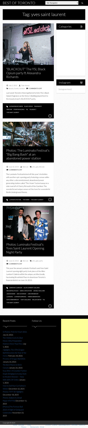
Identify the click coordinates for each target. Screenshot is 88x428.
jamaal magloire (39, 290)
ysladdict (32, 109)
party (41, 261)
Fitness (66, 41)
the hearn (26, 199)
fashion (22, 88)
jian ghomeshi (21, 293)
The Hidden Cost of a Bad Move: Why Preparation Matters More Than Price (13, 341)
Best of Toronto (19, 3)
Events (16, 88)
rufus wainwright (13, 299)
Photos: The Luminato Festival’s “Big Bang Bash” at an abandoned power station (28, 154)
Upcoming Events (68, 64)
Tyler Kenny (25, 85)
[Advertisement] (74, 330)
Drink (65, 53)
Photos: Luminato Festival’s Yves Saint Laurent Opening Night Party (25, 248)
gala (37, 167)
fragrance (38, 106)
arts (33, 167)
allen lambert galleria (32, 287)
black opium (28, 106)
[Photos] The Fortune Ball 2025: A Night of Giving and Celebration (13, 410)
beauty (11, 88)
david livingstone (26, 290)
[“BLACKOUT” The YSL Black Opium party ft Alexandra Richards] (50, 116)
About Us (64, 72)
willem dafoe (36, 299)
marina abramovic (34, 296)
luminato (10, 296)
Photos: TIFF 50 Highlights (13, 392)
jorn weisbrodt (33, 293)
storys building (19, 109)
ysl (27, 109)
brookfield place (12, 290)
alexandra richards (16, 106)
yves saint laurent (13, 112)
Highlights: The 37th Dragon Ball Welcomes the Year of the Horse (14, 353)
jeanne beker (11, 293)
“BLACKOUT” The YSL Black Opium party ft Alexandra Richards (25, 73)
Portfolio (64, 68)
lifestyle (41, 167)
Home (63, 33)
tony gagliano (26, 299)
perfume (9, 109)
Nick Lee (25, 167)
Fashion (64, 57)
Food (63, 45)
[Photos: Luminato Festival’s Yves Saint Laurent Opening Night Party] (50, 306)
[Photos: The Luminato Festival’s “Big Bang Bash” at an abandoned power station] (50, 199)
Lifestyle (64, 37)
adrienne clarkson (15, 287)
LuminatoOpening (20, 296)
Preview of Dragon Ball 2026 (14, 359)
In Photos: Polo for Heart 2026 (15, 332)
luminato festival (15, 199)
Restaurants (68, 49)
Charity (64, 60)
